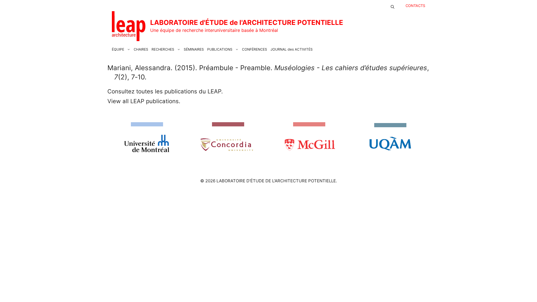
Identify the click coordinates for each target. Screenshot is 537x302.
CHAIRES (141, 49)
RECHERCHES (163, 49)
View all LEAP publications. (143, 101)
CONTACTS (415, 5)
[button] (392, 5)
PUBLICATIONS (219, 49)
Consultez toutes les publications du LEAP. (165, 91)
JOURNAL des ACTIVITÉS (291, 49)
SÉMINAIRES (194, 49)
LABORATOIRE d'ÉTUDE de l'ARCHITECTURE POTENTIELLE (246, 22)
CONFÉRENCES (254, 49)
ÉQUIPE (118, 49)
